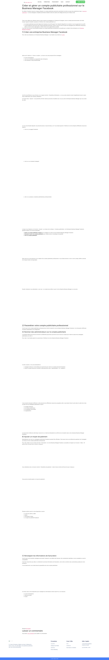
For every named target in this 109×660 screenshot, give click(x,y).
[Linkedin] (14, 651)
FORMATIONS (47, 1)
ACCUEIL (40, 1)
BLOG (62, 1)
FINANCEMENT (55, 1)
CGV (67, 643)
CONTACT (68, 1)
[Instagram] (11, 651)
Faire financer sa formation (71, 647)
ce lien (63, 34)
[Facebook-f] (9, 651)
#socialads (28, 628)
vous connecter (30, 633)
